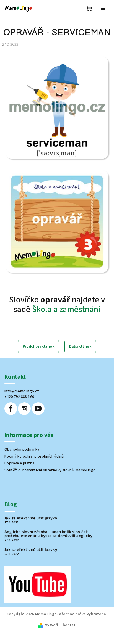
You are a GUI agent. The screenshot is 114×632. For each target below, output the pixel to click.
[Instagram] (24, 408)
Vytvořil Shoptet (60, 625)
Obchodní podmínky (22, 449)
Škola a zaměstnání (66, 309)
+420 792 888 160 (19, 397)
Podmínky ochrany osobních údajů (34, 456)
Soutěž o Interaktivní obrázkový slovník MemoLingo (50, 470)
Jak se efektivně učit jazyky (30, 518)
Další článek (80, 346)
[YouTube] (38, 408)
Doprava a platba (19, 463)
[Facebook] (10, 408)
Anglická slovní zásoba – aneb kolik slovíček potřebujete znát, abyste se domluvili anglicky (48, 534)
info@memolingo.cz (21, 391)
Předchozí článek (38, 346)
